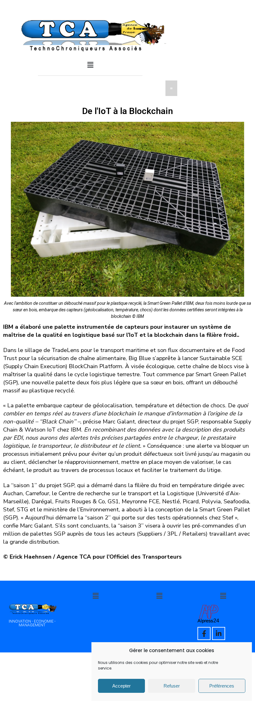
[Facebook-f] (204, 633)
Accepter (121, 685)
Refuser (172, 685)
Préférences (221, 685)
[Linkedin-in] (218, 633)
